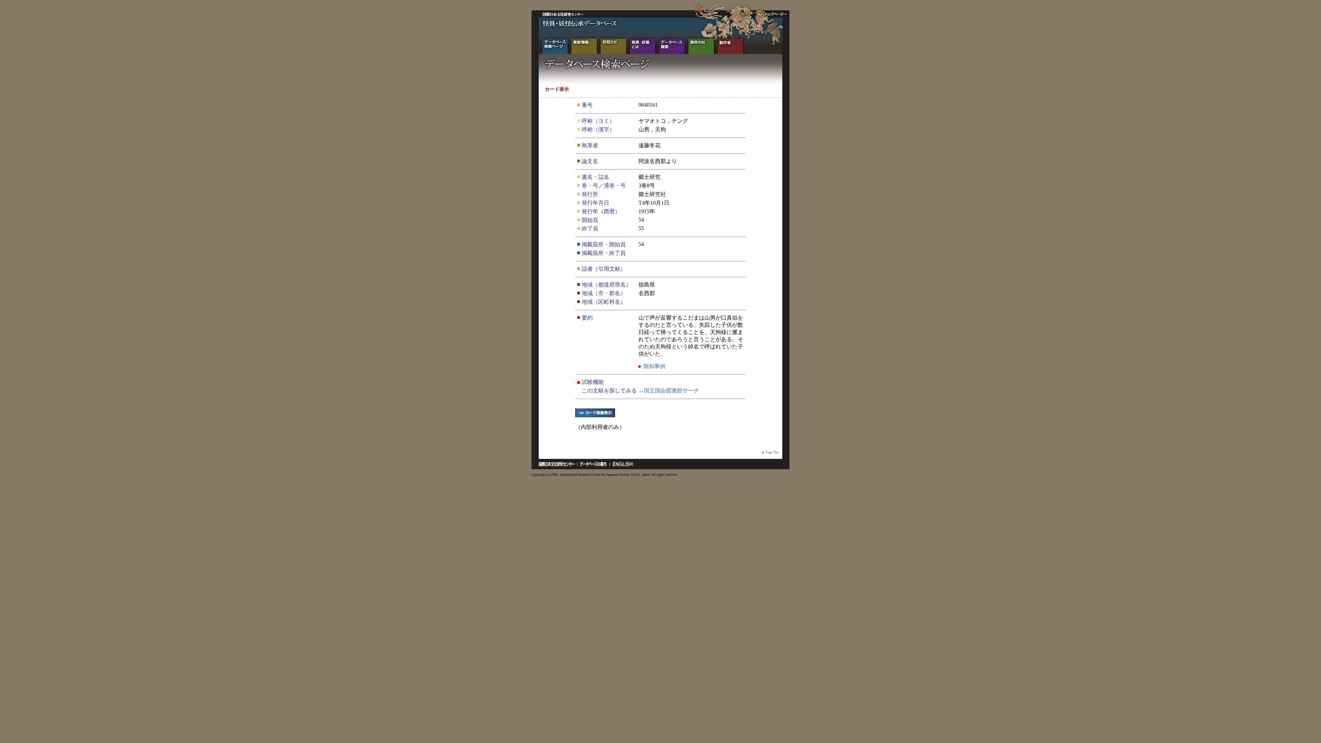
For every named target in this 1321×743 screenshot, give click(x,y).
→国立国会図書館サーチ (668, 391)
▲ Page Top (769, 452)
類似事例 (653, 366)
